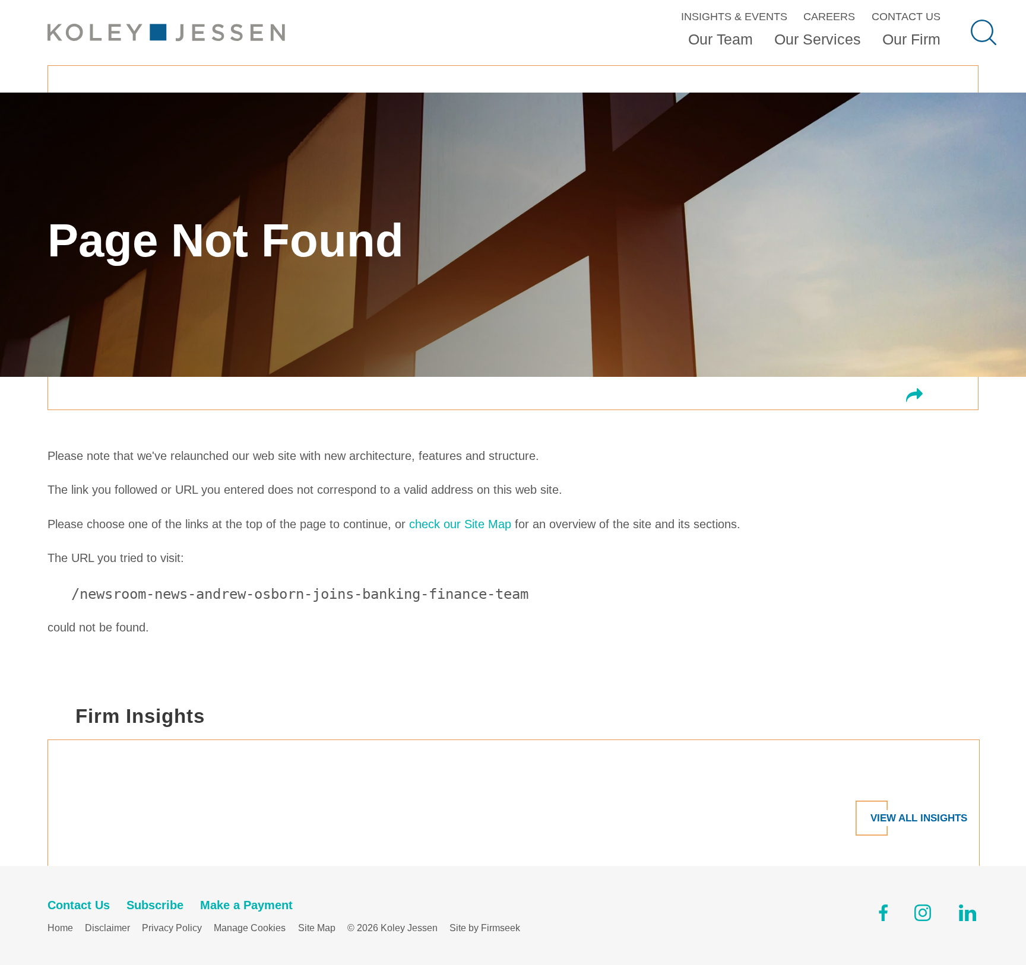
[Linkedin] (967, 915)
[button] (914, 396)
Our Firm (911, 39)
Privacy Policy (172, 927)
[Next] (994, 770)
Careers (829, 17)
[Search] (983, 32)
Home (60, 927)
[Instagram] (923, 915)
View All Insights (918, 818)
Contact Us (906, 17)
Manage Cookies (250, 927)
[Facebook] (883, 915)
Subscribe (154, 905)
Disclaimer (107, 927)
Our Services (817, 39)
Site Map (316, 927)
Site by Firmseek (484, 927)
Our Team (720, 39)
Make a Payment (246, 905)
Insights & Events (734, 17)
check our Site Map (460, 524)
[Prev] (32, 770)
